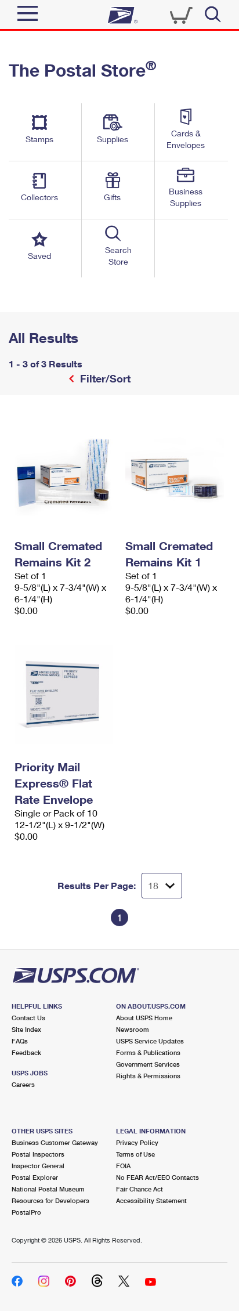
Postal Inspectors (38, 1154)
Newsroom (132, 1029)
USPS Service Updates (150, 1041)
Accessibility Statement (151, 1200)
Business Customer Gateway (55, 1142)
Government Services (148, 1064)
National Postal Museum (48, 1189)
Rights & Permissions (148, 1075)
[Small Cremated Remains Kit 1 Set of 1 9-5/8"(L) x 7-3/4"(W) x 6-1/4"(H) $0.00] (174, 473)
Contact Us (28, 1017)
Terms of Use (135, 1154)
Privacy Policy (137, 1142)
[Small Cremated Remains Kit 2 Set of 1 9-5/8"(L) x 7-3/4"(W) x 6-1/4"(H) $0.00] (64, 473)
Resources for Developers (50, 1200)
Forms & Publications (148, 1052)
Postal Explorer (35, 1177)
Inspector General (38, 1165)
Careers (23, 1084)
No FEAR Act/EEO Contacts (157, 1177)
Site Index (26, 1029)
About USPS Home (144, 1017)
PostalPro (26, 1212)
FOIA (123, 1165)
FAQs (20, 1041)
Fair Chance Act (139, 1189)
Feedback (26, 1052)
